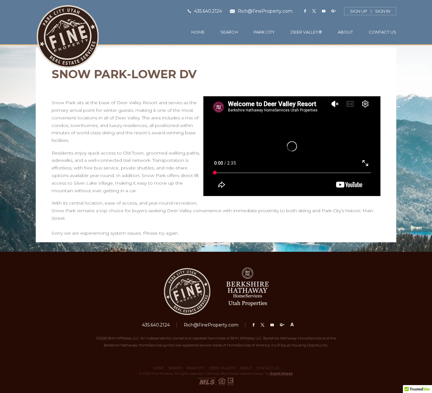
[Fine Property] (67, 36)
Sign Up (358, 11)
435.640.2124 (207, 11)
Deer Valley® (306, 32)
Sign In (382, 11)
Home (198, 32)
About (345, 32)
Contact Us (382, 32)
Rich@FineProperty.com (265, 11)
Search (229, 32)
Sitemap (212, 373)
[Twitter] (314, 11)
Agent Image (281, 373)
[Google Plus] (333, 11)
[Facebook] (305, 11)
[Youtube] (323, 11)
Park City (264, 32)
